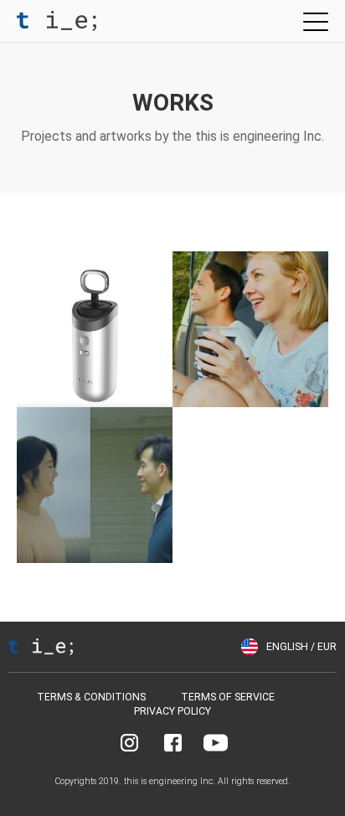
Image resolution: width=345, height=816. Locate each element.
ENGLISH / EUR (301, 647)
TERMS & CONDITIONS (91, 697)
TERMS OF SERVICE (228, 697)
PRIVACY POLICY (172, 711)
